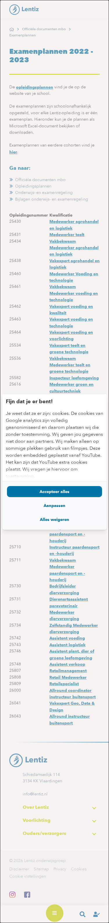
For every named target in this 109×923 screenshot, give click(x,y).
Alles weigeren (54, 519)
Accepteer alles (54, 491)
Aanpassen (54, 505)
